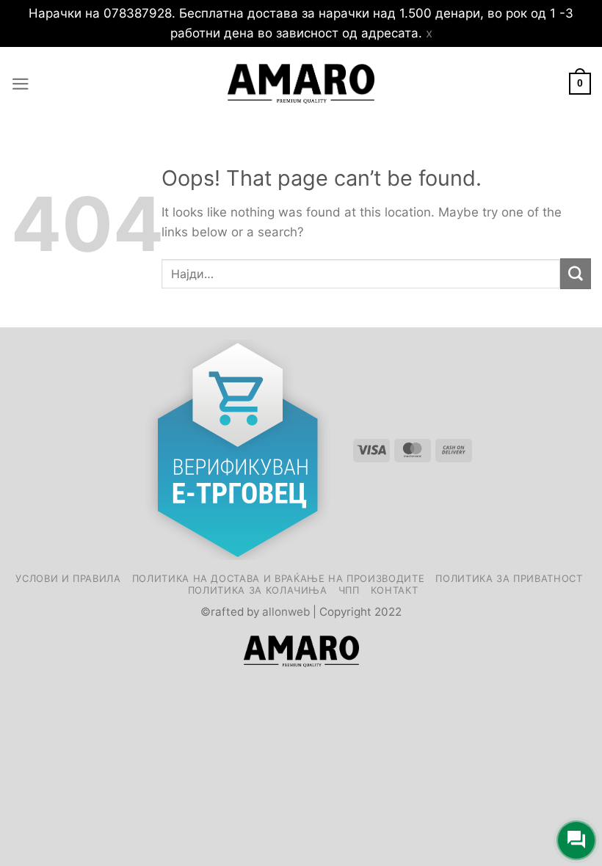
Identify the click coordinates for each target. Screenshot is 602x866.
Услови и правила (67, 578)
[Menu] (20, 84)
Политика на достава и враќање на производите (278, 578)
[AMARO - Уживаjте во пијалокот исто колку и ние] (301, 83)
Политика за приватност (508, 578)
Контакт (394, 590)
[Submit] (575, 273)
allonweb (286, 612)
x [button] (429, 33)
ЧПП (349, 590)
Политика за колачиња (257, 590)
